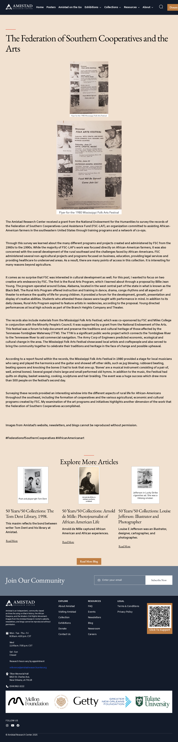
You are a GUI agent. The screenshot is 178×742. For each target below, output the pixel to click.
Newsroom (94, 628)
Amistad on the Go (70, 7)
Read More (12, 541)
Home (40, 7)
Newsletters (94, 617)
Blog (90, 623)
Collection (64, 617)
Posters (51, 7)
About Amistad (66, 606)
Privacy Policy (125, 611)
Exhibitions (64, 623)
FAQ (90, 606)
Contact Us (64, 634)
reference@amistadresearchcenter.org (28, 667)
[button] (93, 7)
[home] (19, 7)
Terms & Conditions (128, 606)
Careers (92, 634)
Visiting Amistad (67, 611)
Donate (62, 628)
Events (91, 611)
